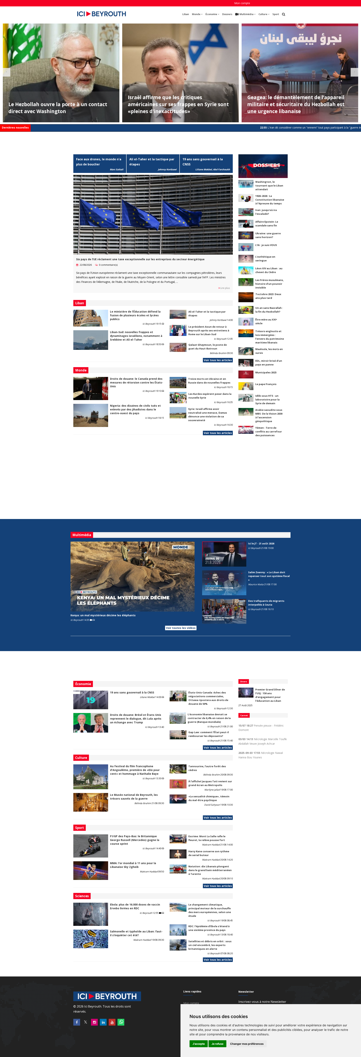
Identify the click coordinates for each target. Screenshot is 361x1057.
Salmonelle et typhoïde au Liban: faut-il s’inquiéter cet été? (136, 933)
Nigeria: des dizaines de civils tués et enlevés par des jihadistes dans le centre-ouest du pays (135, 409)
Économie (211, 14)
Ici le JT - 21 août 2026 (261, 543)
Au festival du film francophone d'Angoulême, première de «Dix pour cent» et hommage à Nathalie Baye (135, 769)
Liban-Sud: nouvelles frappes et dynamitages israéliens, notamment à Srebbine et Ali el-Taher (136, 335)
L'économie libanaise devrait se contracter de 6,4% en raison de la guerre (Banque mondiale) (209, 718)
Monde (196, 14)
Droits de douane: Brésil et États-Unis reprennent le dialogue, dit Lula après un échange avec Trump (135, 718)
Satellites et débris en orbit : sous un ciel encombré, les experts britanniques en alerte (209, 945)
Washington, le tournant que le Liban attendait (269, 185)
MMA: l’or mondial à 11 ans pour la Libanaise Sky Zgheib (133, 865)
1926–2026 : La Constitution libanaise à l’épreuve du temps (269, 199)
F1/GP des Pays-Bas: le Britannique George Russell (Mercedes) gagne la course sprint (134, 839)
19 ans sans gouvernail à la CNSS (132, 692)
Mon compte (242, 3)
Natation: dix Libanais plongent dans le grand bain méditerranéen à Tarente (210, 870)
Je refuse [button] (217, 1043)
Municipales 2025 (265, 372)
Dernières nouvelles (15, 127)
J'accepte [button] (199, 1043)
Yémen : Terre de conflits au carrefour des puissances (268, 431)
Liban (185, 14)
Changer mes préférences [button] (247, 1043)
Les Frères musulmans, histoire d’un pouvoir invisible (269, 283)
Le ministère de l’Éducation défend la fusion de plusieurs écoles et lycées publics (135, 315)
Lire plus (225, 288)
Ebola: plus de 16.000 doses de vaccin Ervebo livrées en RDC (135, 906)
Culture (263, 14)
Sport (275, 14)
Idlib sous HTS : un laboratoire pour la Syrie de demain (267, 399)
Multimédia (246, 14)
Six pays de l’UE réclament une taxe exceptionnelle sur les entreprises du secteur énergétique (140, 259)
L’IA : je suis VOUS (266, 245)
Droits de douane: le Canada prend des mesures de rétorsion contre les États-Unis (136, 382)
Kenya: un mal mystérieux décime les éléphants (103, 615)
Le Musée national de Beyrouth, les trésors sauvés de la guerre (134, 796)
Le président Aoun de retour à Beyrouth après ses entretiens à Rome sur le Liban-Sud (208, 330)
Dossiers (227, 14)
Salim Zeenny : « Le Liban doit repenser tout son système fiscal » (269, 576)
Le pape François (265, 384)
